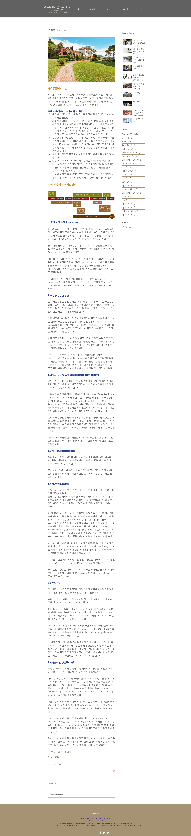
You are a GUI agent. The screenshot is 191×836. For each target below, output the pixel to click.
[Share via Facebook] (49, 764)
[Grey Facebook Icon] (123, 227)
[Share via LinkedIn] (60, 764)
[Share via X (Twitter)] (54, 764)
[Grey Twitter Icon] (126, 227)
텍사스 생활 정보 (53, 757)
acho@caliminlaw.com (126, 823)
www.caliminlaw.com (116, 825)
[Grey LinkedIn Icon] (129, 227)
